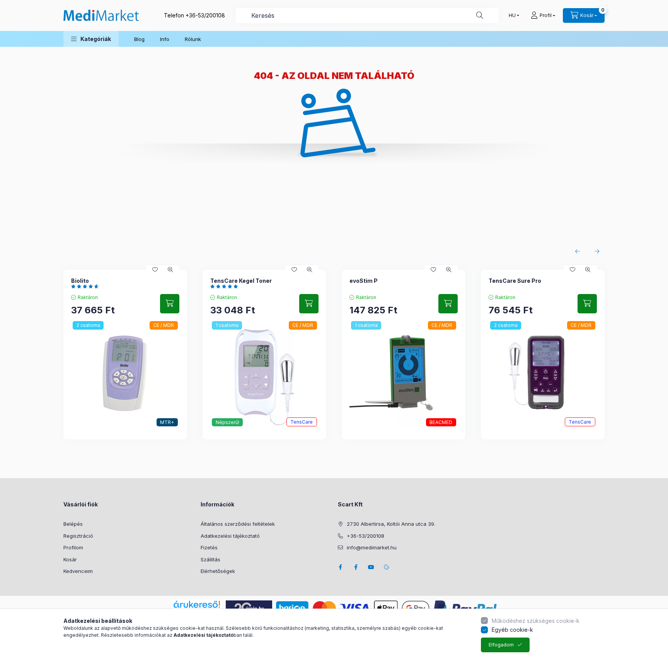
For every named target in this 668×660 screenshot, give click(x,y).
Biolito (80, 280)
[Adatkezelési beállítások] (386, 567)
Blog (139, 39)
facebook (340, 567)
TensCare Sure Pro (515, 280)
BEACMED (440, 422)
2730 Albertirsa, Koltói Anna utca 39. (391, 524)
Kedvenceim (78, 571)
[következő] (597, 251)
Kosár (70, 559)
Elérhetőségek (218, 571)
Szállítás (210, 559)
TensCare (301, 422)
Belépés (73, 524)
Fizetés (209, 547)
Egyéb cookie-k (512, 629)
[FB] (355, 567)
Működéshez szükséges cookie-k (535, 620)
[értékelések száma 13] (86, 286)
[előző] (577, 251)
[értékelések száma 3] (226, 286)
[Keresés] (480, 15)
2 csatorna (88, 325)
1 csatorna (227, 325)
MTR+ (167, 422)
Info (164, 39)
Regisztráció (78, 536)
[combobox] (367, 15)
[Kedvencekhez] (155, 269)
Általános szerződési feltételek (238, 524)
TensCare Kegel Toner (241, 280)
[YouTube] (371, 567)
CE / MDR (163, 325)
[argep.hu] (249, 607)
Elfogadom (501, 645)
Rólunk (193, 39)
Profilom (73, 547)
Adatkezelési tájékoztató (230, 536)
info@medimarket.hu (372, 547)
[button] (91, 39)
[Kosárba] (169, 303)
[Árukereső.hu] (197, 604)
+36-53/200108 (205, 15)
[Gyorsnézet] (170, 269)
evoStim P (363, 280)
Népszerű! (227, 422)
